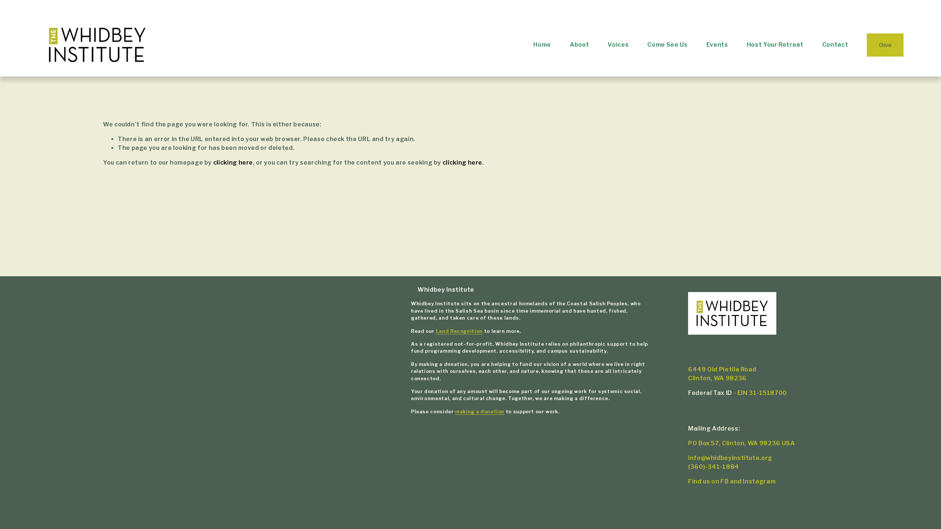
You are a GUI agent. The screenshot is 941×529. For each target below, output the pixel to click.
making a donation (479, 411)
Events (717, 44)
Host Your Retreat (775, 44)
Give (885, 45)
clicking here (233, 162)
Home (542, 44)
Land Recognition (459, 331)
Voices (618, 44)
